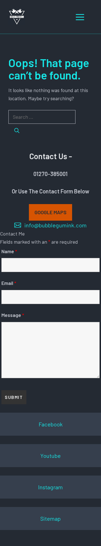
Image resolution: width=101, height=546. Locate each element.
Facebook (51, 424)
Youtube (50, 455)
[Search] (16, 131)
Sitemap (50, 518)
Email (8, 283)
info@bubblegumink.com (55, 225)
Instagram (50, 487)
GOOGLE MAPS (50, 212)
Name (9, 251)
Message (12, 315)
